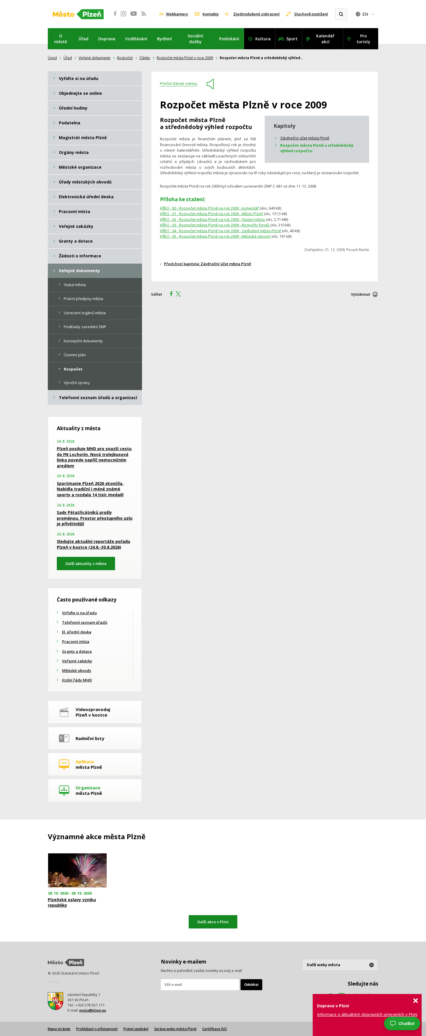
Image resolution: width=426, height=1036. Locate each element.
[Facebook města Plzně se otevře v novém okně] (113, 16)
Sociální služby (195, 38)
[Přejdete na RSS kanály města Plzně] (143, 16)
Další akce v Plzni (213, 921)
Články (144, 57)
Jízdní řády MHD (77, 680)
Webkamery (177, 14)
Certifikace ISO (214, 1028)
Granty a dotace (77, 651)
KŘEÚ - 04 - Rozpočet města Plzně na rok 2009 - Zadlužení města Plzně (220, 230)
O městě (60, 38)
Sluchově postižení (311, 14)
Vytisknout (360, 294)
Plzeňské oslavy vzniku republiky (72, 902)
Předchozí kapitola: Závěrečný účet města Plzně (207, 263)
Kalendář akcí (325, 38)
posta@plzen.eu (92, 1010)
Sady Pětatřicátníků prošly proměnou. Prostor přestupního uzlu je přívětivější (94, 518)
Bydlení (164, 38)
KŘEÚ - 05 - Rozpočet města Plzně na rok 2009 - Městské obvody (215, 236)
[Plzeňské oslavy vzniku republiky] (77, 870)
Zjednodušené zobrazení (256, 14)
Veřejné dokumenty (94, 57)
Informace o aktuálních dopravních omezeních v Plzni (367, 1014)
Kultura (263, 38)
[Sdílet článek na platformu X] (180, 294)
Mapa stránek (59, 1028)
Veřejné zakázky (77, 661)
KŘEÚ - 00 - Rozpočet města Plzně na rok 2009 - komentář (209, 208)
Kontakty (211, 14)
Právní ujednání (135, 1028)
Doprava (106, 38)
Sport (292, 38)
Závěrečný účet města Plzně (304, 138)
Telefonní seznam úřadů (84, 622)
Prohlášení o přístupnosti (97, 1028)
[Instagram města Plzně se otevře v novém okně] (123, 16)
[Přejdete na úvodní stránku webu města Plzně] (78, 14)
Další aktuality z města (85, 563)
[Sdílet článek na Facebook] (169, 294)
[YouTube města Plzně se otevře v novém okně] (133, 16)
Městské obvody (76, 670)
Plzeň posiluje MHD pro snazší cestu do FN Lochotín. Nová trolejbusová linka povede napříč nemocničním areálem (94, 457)
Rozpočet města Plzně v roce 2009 (185, 57)
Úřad (83, 38)
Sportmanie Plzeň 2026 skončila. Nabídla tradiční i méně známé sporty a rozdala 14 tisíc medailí (90, 489)
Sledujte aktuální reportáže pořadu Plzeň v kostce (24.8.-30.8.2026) (93, 544)
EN (365, 14)
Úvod (52, 57)
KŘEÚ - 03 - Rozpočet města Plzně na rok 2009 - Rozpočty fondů (215, 225)
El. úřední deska (76, 632)
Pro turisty (363, 38)
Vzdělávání (136, 38)
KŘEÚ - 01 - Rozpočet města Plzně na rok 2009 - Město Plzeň (211, 213)
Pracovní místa (75, 641)
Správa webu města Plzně (175, 1028)
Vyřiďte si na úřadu (79, 612)
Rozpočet (125, 57)
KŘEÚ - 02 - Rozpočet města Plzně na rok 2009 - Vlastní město (212, 219)
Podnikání (229, 38)
